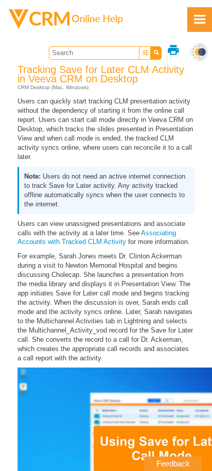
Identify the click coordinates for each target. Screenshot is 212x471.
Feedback (173, 463)
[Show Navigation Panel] (199, 19)
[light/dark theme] (198, 52)
